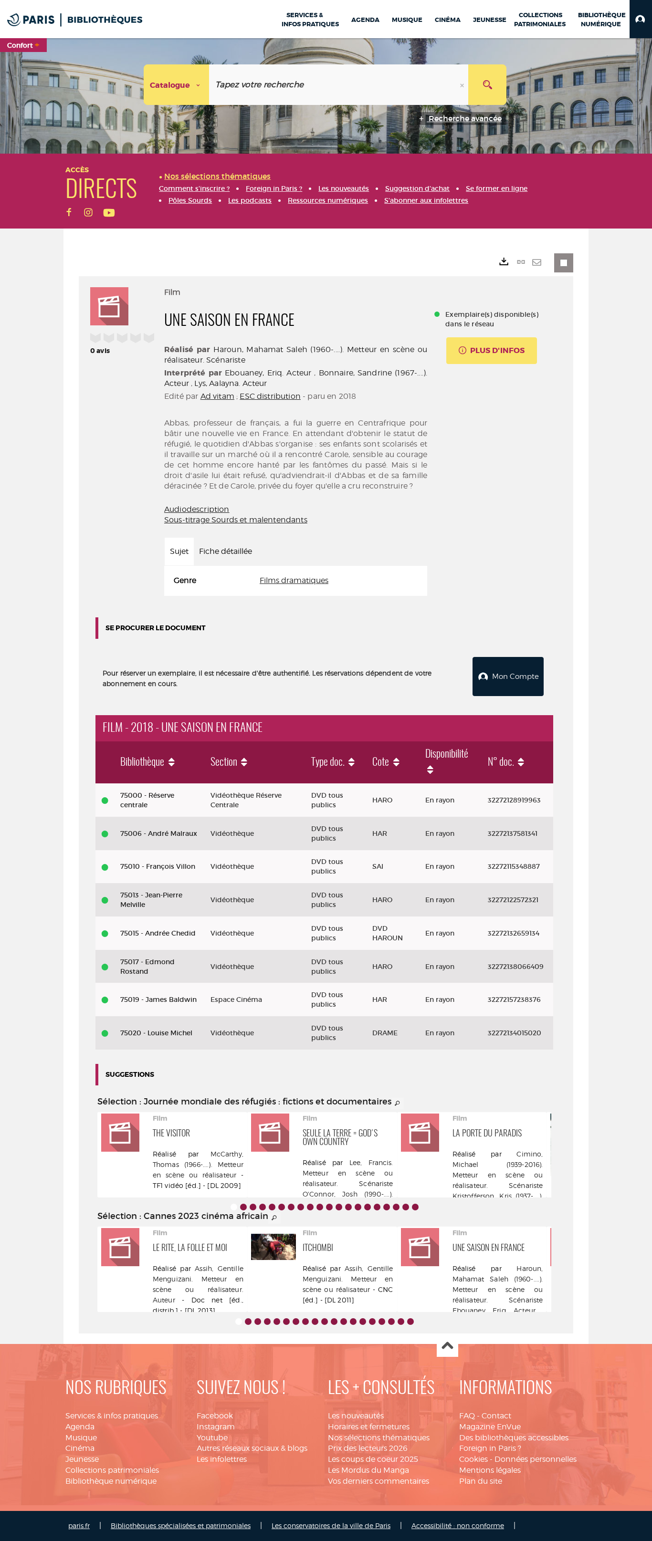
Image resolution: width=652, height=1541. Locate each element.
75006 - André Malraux (158, 833)
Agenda (80, 1426)
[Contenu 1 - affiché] (234, 1207)
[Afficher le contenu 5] (272, 1207)
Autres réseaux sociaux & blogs (252, 1448)
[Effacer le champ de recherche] (463, 84)
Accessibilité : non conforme (457, 1525)
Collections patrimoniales (112, 1470)
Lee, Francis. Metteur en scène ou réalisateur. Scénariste (348, 1172)
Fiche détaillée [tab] (225, 551)
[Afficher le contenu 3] (253, 1207)
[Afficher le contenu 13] (348, 1207)
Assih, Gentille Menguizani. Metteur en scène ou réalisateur (348, 1278)
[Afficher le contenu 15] (367, 1207)
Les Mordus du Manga (368, 1470)
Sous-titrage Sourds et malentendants (235, 519)
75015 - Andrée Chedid (158, 933)
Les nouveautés (356, 1415)
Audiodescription (197, 509)
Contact (496, 1415)
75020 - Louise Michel (156, 1033)
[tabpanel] (296, 580)
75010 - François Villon (157, 866)
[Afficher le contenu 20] (415, 1207)
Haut (447, 1346)
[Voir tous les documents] (397, 1103)
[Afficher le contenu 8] (300, 1207)
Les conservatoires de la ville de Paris (331, 1525)
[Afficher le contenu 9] (310, 1207)
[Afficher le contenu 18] (396, 1207)
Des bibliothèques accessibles (513, 1437)
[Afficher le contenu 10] (319, 1207)
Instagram (216, 1426)
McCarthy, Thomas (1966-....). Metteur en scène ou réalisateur (198, 1164)
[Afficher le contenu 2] (243, 1207)
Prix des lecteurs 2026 (368, 1448)
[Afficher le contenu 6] (281, 1207)
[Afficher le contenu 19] (405, 1207)
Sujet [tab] (179, 551)
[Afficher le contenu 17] (386, 1207)
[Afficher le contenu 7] (291, 1207)
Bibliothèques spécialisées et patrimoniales (181, 1525)
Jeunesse (82, 1459)
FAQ (467, 1415)
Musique (81, 1437)
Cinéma (80, 1448)
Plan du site (480, 1481)
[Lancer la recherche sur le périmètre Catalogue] (487, 84)
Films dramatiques (294, 580)
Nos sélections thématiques (379, 1437)
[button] (641, 19)
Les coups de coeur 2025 (373, 1459)
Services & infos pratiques (111, 1415)
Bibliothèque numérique (111, 1481)
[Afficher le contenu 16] (377, 1207)
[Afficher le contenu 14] (358, 1207)
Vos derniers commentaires (378, 1481)
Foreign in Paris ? (490, 1448)
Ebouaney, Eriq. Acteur (268, 372)
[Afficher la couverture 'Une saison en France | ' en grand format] (109, 305)
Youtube (212, 1437)
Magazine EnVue (490, 1426)
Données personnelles (535, 1459)
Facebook (215, 1415)
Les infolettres (222, 1459)
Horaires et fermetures (369, 1426)
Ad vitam (217, 396)
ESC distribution (270, 396)
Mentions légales (490, 1470)
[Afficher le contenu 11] (329, 1207)
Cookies (473, 1459)
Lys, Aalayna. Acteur (230, 383)
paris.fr (79, 1525)
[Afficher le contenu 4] (262, 1207)
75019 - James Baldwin (158, 999)
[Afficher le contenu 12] (339, 1207)
